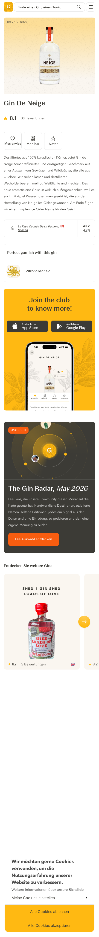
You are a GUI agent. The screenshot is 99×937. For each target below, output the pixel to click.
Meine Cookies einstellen (33, 897)
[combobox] (49, 7)
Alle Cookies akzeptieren (49, 925)
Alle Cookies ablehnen (49, 911)
